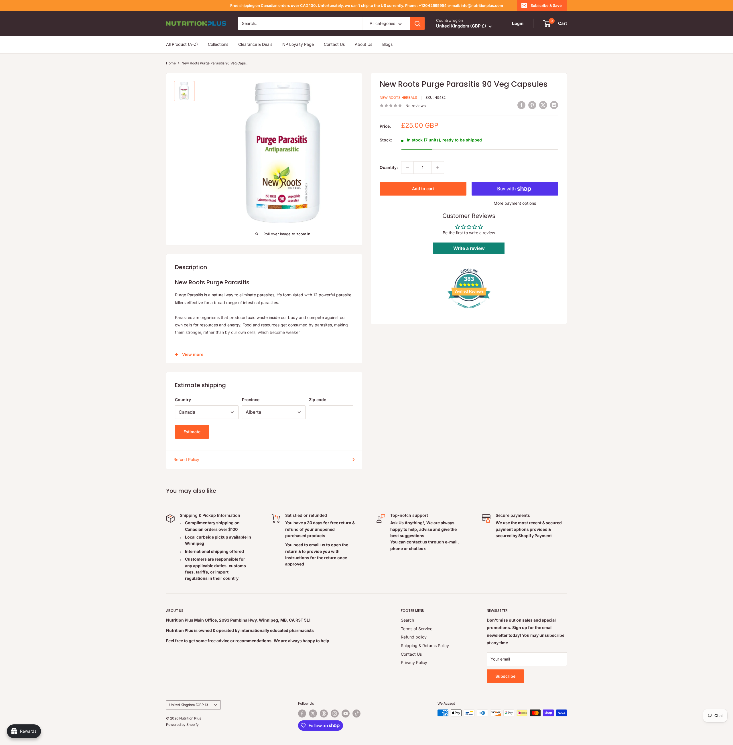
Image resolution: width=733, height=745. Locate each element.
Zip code (317, 399)
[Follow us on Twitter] (313, 713)
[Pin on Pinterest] (532, 105)
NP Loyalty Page (298, 44)
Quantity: (389, 167)
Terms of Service (416, 628)
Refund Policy (186, 459)
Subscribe (505, 676)
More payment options (515, 203)
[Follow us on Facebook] (302, 713)
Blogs (387, 44)
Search (407, 620)
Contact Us (334, 44)
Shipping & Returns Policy (425, 645)
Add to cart (423, 188)
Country (183, 399)
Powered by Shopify (182, 724)
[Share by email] (554, 105)
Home (171, 63)
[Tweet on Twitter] (543, 105)
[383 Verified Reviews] (469, 311)
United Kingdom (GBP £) (188, 705)
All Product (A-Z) (182, 44)
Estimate (192, 431)
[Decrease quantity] (407, 168)
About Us (363, 44)
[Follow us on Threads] (324, 713)
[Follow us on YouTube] (346, 713)
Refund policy (414, 636)
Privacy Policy (414, 662)
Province (250, 399)
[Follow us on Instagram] (335, 713)
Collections (218, 44)
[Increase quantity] (438, 168)
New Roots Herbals (398, 98)
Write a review (469, 248)
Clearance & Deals (255, 44)
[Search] (417, 23)
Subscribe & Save (546, 5)
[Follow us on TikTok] (356, 713)
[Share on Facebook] (521, 105)
